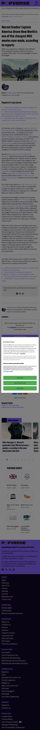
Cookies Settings (20, 377)
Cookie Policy (22, 353)
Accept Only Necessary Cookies (20, 383)
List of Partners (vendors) (8, 371)
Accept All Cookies (20, 388)
